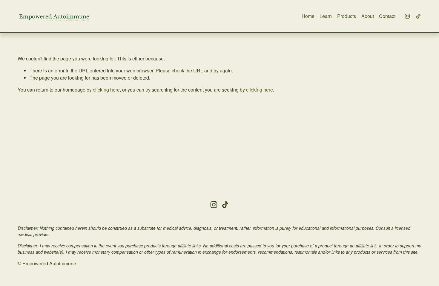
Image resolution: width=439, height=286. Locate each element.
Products (346, 16)
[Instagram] (407, 16)
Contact (387, 16)
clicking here (106, 89)
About (367, 16)
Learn (326, 16)
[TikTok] (418, 16)
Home (308, 16)
